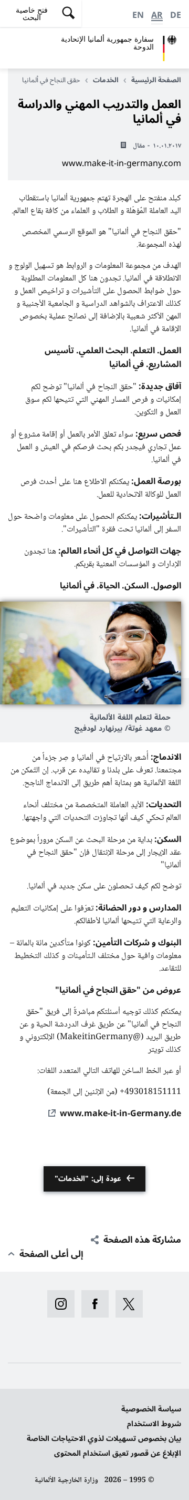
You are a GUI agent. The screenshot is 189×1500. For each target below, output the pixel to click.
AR (157, 15)
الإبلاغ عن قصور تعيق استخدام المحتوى (117, 1453)
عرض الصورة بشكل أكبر (91, 653)
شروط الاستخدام (154, 1423)
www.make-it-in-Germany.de (120, 1113)
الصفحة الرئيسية (156, 80)
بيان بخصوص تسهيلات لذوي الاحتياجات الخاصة (104, 1438)
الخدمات (106, 80)
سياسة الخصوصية (151, 1409)
